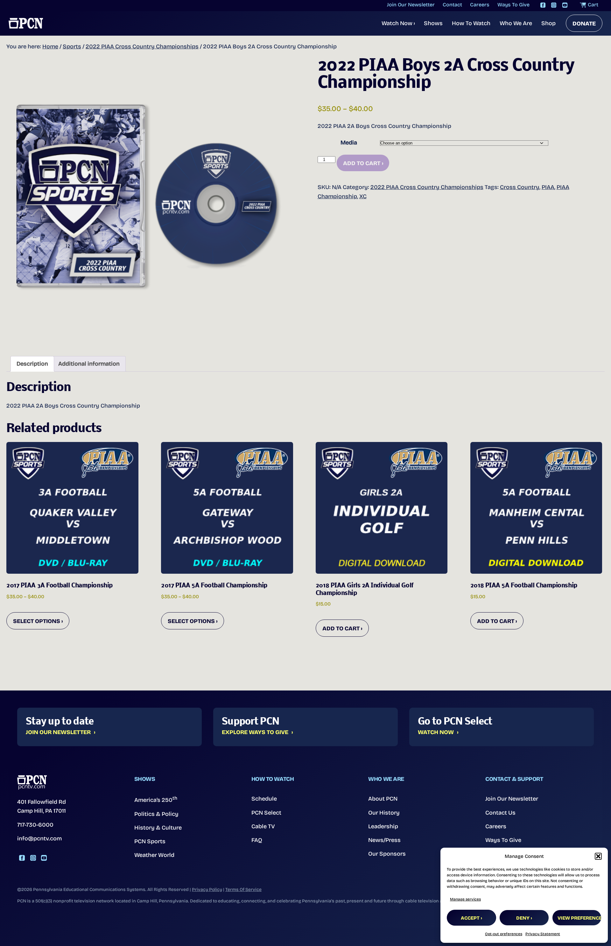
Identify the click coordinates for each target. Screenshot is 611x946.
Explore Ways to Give (255, 732)
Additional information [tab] (89, 363)
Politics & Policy (156, 813)
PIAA (548, 187)
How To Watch (471, 23)
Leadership (383, 826)
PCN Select (266, 812)
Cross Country (519, 187)
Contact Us (500, 812)
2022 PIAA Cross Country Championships (142, 46)
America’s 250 (155, 799)
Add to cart (361, 163)
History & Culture (158, 827)
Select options (36, 621)
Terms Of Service (243, 889)
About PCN (382, 798)
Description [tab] (32, 363)
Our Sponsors (387, 853)
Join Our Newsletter (58, 732)
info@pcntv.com (39, 838)
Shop (548, 23)
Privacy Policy (207, 889)
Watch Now (398, 23)
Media (349, 142)
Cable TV (263, 826)
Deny (523, 918)
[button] (598, 856)
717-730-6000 (35, 824)
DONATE (584, 23)
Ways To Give (503, 840)
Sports (72, 46)
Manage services (465, 899)
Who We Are (516, 23)
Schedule (264, 798)
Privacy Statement (542, 934)
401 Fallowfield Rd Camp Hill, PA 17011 (41, 806)
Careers (495, 826)
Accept (470, 918)
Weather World (154, 854)
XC (363, 196)
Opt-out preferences (503, 934)
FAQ (256, 840)
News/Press (384, 840)
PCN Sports (149, 841)
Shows (433, 23)
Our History (384, 812)
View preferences (579, 918)
